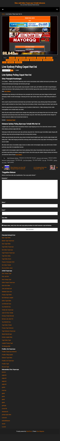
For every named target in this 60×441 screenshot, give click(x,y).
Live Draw (12, 57)
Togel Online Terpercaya (8, 247)
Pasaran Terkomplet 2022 (8, 262)
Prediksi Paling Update (7, 354)
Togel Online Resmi (6, 259)
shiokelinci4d (5, 411)
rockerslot (4, 417)
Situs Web (4, 217)
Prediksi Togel (5, 364)
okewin (3, 423)
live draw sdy (18, 160)
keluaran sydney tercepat (8, 160)
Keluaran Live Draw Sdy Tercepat (27, 158)
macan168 (4, 408)
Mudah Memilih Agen (7, 334)
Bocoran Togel (5, 367)
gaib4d (3, 387)
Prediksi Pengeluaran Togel (12, 60)
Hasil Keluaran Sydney (12, 158)
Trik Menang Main (6, 346)
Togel (4, 62)
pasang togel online (6, 414)
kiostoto (4, 372)
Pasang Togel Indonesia (7, 328)
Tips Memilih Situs (6, 307)
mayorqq (4, 390)
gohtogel (4, 405)
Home (3, 14)
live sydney (49, 57)
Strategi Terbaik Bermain (8, 316)
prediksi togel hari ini (24, 60)
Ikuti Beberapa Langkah (7, 297)
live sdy (44, 160)
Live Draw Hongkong (20, 57)
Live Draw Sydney (41, 57)
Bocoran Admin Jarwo (7, 268)
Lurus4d (4, 427)
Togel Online (10, 62)
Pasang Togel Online (7, 294)
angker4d (4, 375)
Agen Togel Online (6, 237)
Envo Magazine (40, 431)
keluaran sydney (52, 158)
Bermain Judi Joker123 (7, 319)
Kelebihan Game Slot (7, 291)
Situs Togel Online (6, 244)
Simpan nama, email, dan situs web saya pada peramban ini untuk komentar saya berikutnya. (27, 225)
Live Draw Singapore (31, 57)
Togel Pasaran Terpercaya (8, 253)
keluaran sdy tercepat (42, 158)
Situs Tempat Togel (6, 273)
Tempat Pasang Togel (48, 60)
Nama (4, 202)
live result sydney (37, 160)
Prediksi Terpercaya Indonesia (9, 351)
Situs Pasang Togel (6, 279)
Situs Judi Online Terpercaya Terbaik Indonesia (30, 3)
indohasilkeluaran (6, 420)
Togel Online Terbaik (7, 325)
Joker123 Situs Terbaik (7, 313)
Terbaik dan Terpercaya (7, 310)
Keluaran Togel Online (7, 357)
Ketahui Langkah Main (7, 337)
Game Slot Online (6, 285)
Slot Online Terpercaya (7, 250)
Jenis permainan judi (7, 288)
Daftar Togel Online (6, 300)
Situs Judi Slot (5, 276)
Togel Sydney (18, 62)
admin (17, 70)
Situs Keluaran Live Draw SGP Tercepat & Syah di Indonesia (18, 168)
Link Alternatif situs (6, 304)
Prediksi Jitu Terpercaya (8, 360)
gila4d (3, 393)
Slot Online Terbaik (6, 265)
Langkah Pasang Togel (7, 343)
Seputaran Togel (11, 120)
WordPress (29, 431)
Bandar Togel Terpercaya (8, 240)
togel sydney (10, 162)
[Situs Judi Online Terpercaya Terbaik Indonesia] (3, 9)
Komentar (5, 178)
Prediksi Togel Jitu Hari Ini (36, 60)
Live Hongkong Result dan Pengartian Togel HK (40, 168)
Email (4, 210)
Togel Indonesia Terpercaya (8, 331)
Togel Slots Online (6, 256)
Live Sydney (7, 91)
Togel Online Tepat (6, 340)
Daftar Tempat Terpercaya (8, 282)
